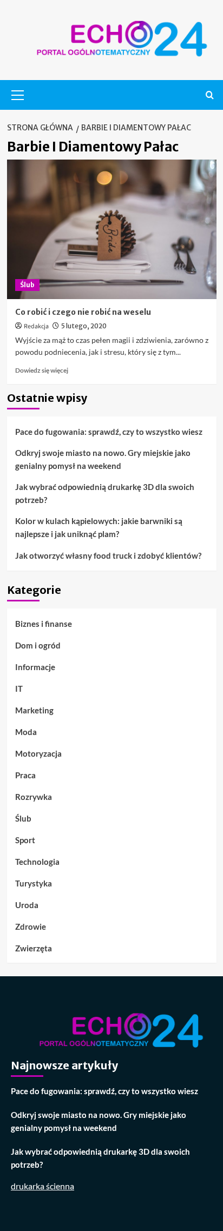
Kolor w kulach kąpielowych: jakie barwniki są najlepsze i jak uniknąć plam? (98, 527)
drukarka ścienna (42, 1186)
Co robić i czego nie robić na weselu (83, 312)
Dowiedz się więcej (41, 370)
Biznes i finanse (43, 623)
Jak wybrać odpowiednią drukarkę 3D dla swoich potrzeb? (104, 493)
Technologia (37, 861)
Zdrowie (30, 926)
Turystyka (33, 883)
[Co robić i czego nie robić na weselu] (112, 229)
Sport (25, 840)
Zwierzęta (33, 948)
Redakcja (36, 326)
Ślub (27, 285)
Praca (25, 775)
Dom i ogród (38, 645)
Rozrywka (33, 797)
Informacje (35, 667)
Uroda (26, 905)
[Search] (210, 94)
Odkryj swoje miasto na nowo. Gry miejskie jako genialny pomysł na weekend (103, 459)
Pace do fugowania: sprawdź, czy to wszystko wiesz (108, 431)
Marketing (34, 710)
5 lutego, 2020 (84, 326)
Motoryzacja (38, 753)
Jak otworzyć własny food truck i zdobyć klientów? (108, 555)
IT (19, 688)
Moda (26, 732)
